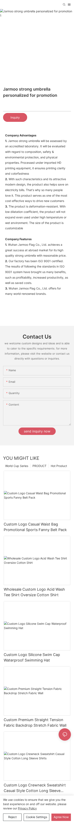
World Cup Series (16, 466)
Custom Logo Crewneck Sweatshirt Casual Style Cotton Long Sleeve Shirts (35, 788)
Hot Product (59, 466)
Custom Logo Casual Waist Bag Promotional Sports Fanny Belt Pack (35, 527)
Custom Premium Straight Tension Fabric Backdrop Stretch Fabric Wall (35, 722)
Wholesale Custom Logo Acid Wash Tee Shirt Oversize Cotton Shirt (34, 592)
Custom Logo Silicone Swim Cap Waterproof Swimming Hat (32, 657)
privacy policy (27, 808)
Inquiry (15, 117)
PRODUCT (39, 466)
